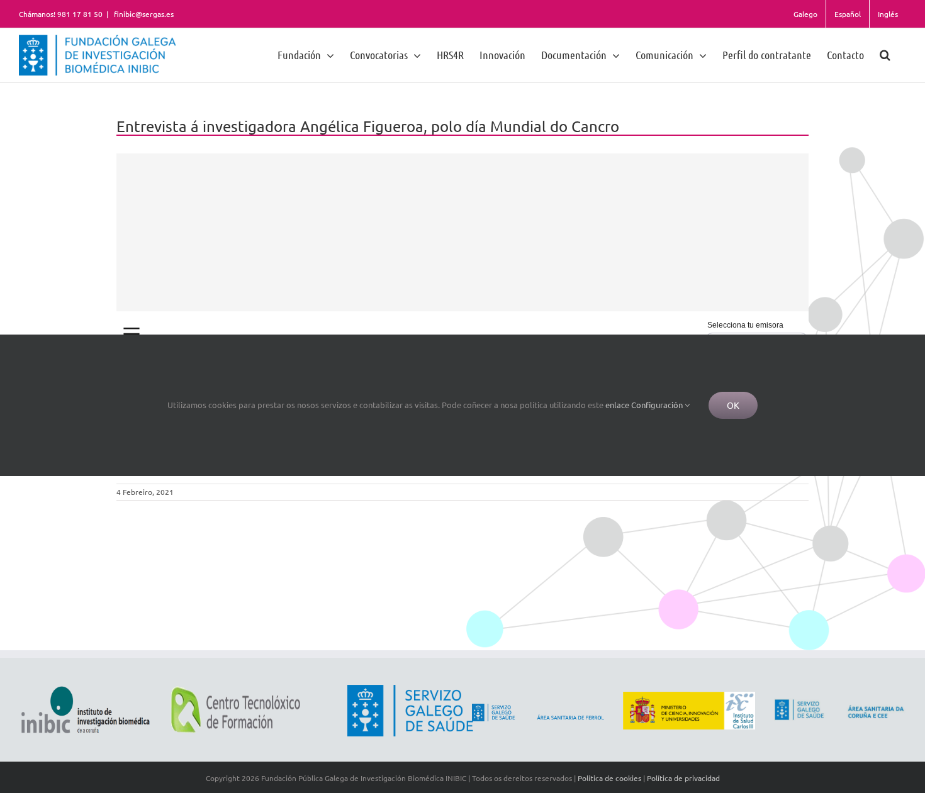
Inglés (888, 14)
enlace (617, 404)
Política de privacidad (683, 778)
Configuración (658, 404)
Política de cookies (609, 778)
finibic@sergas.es (143, 14)
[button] (885, 54)
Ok (733, 405)
